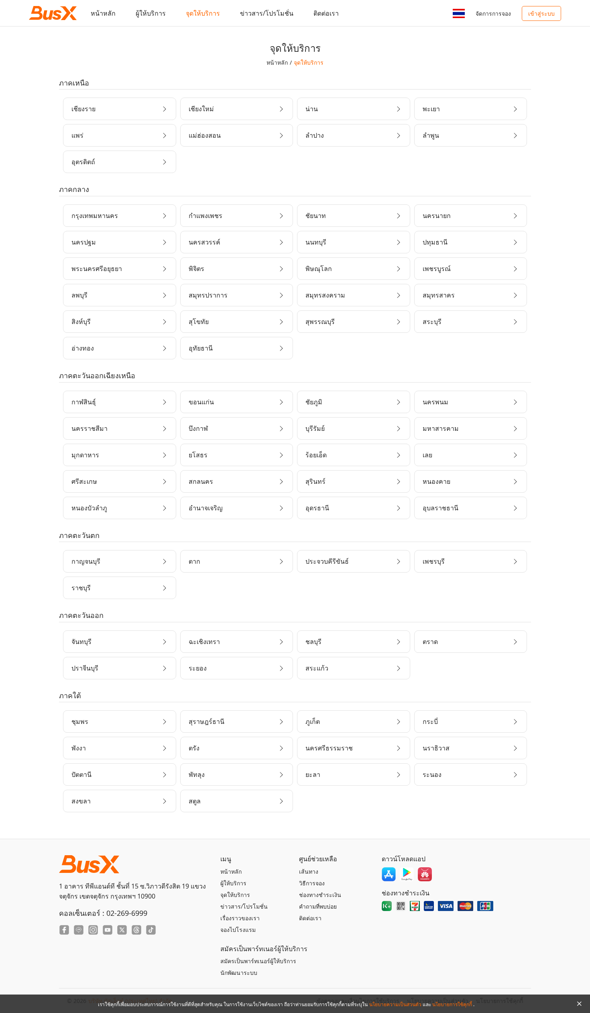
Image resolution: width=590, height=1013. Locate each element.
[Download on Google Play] (407, 874)
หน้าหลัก (103, 13)
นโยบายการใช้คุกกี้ (452, 1004)
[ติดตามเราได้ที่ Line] (78, 930)
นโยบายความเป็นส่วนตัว (396, 1004)
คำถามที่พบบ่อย (318, 906)
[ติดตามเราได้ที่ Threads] (136, 930)
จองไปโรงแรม (238, 930)
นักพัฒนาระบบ (238, 972)
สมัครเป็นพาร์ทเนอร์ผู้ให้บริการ (258, 961)
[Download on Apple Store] (389, 874)
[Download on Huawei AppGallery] (425, 874)
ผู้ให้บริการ (151, 13)
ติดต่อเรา (326, 13)
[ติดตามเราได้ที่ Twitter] (122, 930)
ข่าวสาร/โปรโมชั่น (266, 13)
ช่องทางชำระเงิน (320, 895)
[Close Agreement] (579, 1004)
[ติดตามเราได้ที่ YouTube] (107, 930)
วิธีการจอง (312, 883)
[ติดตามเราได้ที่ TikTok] (151, 930)
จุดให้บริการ (203, 13)
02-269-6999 (126, 913)
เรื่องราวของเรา (240, 918)
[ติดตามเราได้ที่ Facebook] (64, 930)
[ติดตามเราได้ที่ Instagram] (93, 930)
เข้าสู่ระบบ (541, 13)
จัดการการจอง (493, 13)
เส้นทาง (308, 871)
